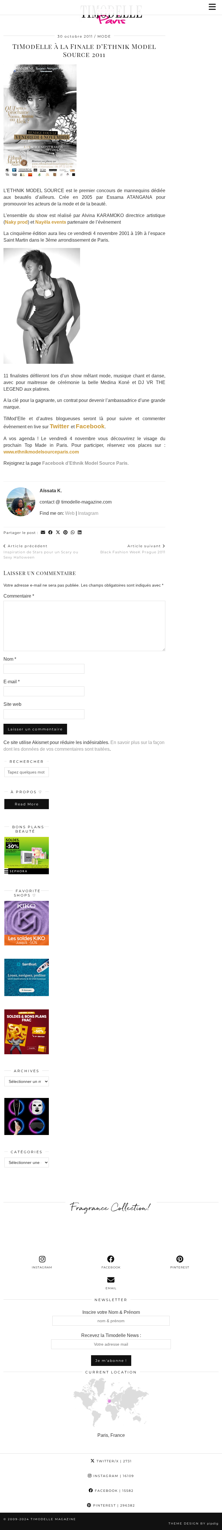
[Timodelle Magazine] (111, 15)
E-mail (11, 681)
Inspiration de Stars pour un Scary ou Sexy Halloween (40, 551)
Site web (12, 704)
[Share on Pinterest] (65, 532)
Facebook (90, 426)
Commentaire (18, 596)
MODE (104, 36)
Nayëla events (50, 222)
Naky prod (16, 222)
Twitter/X (113, 1461)
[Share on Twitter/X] (58, 532)
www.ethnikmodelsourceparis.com (41, 451)
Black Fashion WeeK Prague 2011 (132, 549)
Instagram (88, 513)
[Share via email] (43, 532)
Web (70, 513)
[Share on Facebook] (50, 532)
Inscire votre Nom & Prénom (111, 1312)
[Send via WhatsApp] (72, 532)
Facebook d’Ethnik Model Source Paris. (85, 463)
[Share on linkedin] (79, 532)
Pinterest (113, 1505)
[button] (214, 7)
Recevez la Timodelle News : (111, 1335)
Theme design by (194, 1523)
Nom (9, 659)
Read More (27, 804)
